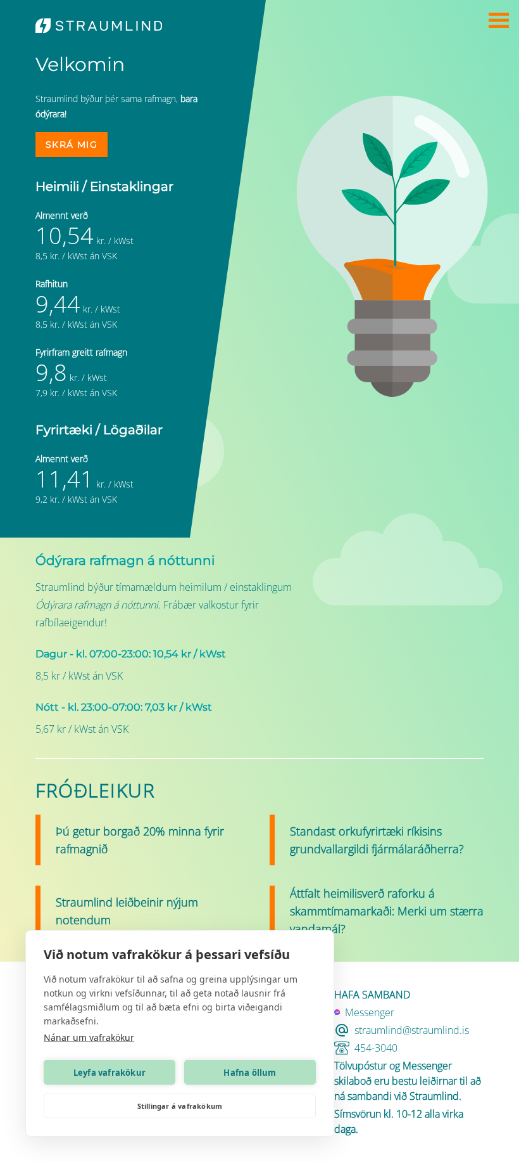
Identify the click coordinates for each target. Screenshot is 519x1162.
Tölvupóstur (360, 1066)
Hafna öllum (249, 1072)
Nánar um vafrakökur (89, 1037)
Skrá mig (71, 144)
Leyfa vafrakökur (109, 1072)
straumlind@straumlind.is (411, 1030)
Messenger (427, 1066)
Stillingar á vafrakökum (180, 1106)
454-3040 (375, 1048)
